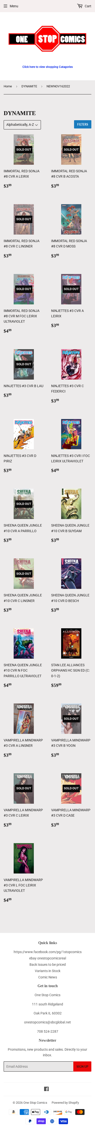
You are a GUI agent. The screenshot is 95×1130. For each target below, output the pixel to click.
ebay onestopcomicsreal (47, 958)
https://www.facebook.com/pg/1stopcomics (48, 952)
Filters (82, 124)
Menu (14, 6)
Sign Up (82, 1066)
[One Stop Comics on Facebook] (46, 1090)
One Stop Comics (35, 1102)
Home (8, 86)
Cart (87, 6)
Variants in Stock (47, 971)
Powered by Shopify (65, 1102)
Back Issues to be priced (47, 964)
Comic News (47, 977)
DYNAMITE (29, 86)
